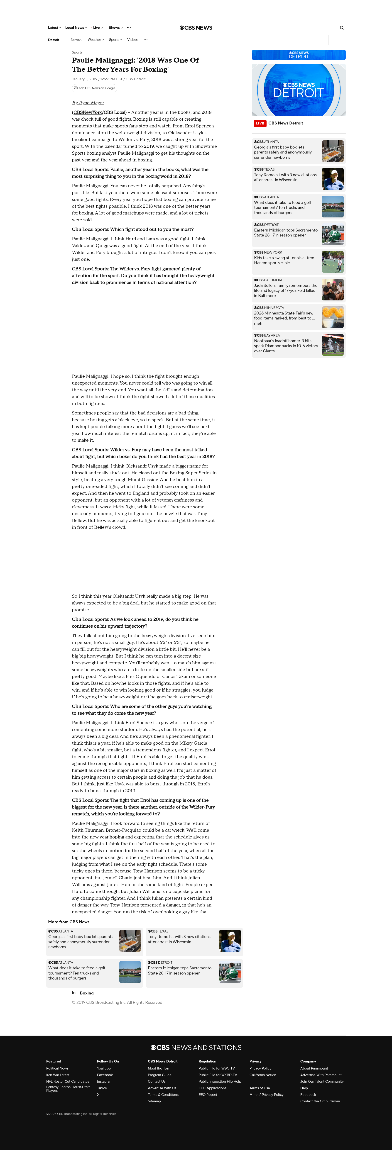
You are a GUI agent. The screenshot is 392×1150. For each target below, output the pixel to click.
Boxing (87, 993)
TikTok (102, 1088)
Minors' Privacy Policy (267, 1094)
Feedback (308, 1094)
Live (97, 27)
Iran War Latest (57, 1075)
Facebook (105, 1075)
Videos (132, 40)
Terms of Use (260, 1088)
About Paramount (314, 1068)
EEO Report (208, 1094)
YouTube (104, 1068)
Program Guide (160, 1075)
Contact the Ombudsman (320, 1101)
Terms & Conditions (163, 1094)
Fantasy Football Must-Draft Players (68, 1088)
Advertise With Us (162, 1088)
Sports (114, 40)
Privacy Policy (260, 1068)
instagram (105, 1081)
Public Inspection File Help (220, 1081)
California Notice (263, 1075)
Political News (57, 1068)
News (76, 40)
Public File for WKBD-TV (218, 1075)
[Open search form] (342, 28)
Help (304, 1088)
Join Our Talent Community (322, 1081)
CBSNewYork (88, 112)
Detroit (53, 40)
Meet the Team (160, 1068)
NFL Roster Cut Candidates (67, 1081)
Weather (95, 40)
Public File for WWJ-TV (217, 1068)
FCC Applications (212, 1088)
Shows (115, 27)
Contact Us (156, 1081)
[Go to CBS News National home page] (196, 27)
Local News (75, 27)
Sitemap (154, 1101)
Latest (53, 27)
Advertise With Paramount (321, 1075)
